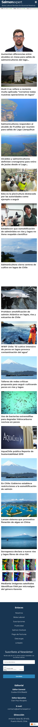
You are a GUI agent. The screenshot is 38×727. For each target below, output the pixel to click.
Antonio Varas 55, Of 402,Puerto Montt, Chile (19, 720)
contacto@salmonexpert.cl (19, 709)
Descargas (19, 638)
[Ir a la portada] (17, 2)
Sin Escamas (23, 5)
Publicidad (19, 625)
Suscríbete (19, 676)
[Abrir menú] (35, 2)
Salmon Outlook (19, 630)
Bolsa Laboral (7, 5)
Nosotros (31, 5)
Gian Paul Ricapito (19, 700)
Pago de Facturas (19, 634)
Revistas (15, 5)
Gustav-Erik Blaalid (19, 692)
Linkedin (19, 643)
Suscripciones (19, 621)
